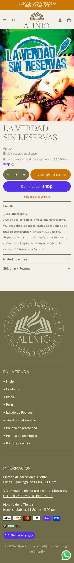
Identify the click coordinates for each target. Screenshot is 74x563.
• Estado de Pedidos (17, 412)
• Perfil (8, 405)
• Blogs (8, 397)
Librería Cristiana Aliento (34, 546)
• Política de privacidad (20, 428)
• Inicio (8, 381)
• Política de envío (16, 443)
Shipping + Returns (16, 268)
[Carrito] (69, 20)
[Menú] (4, 20)
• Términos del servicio (19, 420)
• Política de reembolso (20, 435)
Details (8, 206)
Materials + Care (15, 259)
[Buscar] (13, 20)
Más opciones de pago (37, 196)
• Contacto (11, 389)
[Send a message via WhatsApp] (66, 555)
